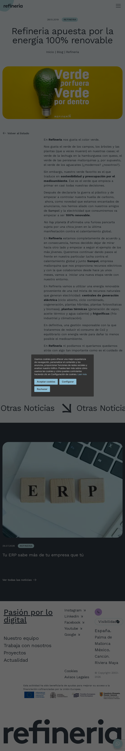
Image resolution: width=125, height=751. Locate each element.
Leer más (82, 374)
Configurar (68, 381)
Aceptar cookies (46, 381)
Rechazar (42, 388)
